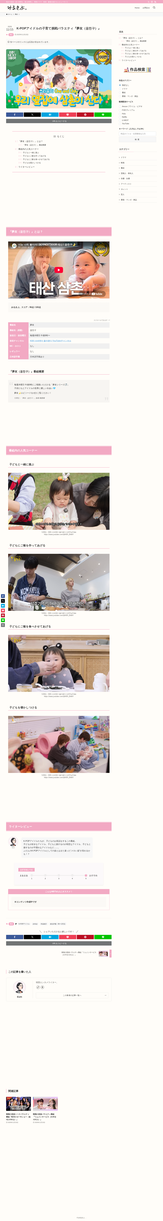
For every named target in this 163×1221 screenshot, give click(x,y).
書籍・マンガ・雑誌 (130, 96)
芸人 (122, 194)
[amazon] (42, 987)
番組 (11, 34)
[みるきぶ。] (17, 7)
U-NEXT (125, 120)
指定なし (125, 85)
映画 (122, 163)
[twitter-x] (148, 2)
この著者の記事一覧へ (72, 995)
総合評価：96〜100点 (57, 924)
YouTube (125, 124)
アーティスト (126, 184)
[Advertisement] (59, 198)
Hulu (124, 114)
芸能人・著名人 (127, 173)
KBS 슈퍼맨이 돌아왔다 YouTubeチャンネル (50, 341)
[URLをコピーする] (3, 625)
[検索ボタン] (154, 7)
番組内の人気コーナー (28, 149)
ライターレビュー (26, 167)
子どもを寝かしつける (32, 163)
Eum (19, 997)
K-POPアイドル (24, 924)
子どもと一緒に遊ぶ (31, 153)
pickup (35, 924)
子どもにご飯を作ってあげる (34, 156)
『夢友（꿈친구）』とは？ (30, 141)
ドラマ (124, 89)
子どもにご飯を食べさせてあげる (36, 159)
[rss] (155, 2)
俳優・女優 (125, 178)
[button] (14, 114)
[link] (38, 987)
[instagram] (152, 2)
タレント (124, 189)
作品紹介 (44, 924)
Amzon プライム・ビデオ (132, 106)
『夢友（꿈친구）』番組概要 (34, 145)
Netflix (124, 117)
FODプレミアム (128, 110)
